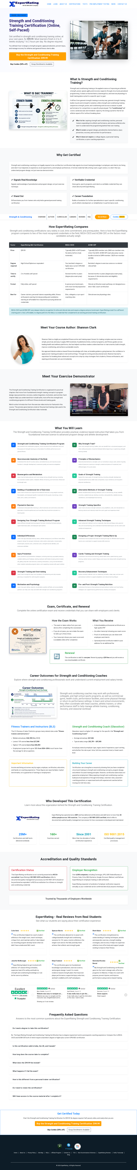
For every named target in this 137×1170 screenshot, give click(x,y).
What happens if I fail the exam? (25, 1071)
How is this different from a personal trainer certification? (36, 1079)
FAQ (89, 217)
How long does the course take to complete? (31, 1054)
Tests (85, 4)
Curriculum (62, 217)
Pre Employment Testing (99, 4)
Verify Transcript (118, 1152)
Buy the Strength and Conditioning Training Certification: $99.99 (37, 56)
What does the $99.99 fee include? (26, 1063)
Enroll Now (102, 217)
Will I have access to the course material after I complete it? (37, 1096)
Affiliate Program (56, 1152)
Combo (118, 217)
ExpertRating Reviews (104, 1152)
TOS (74, 1152)
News (113, 4)
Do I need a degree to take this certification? (31, 1028)
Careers (72, 217)
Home (49, 4)
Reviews (82, 217)
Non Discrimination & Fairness (87, 1152)
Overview (41, 217)
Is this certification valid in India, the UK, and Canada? (34, 1046)
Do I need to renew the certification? (27, 1088)
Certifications (74, 4)
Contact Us (122, 4)
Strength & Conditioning (20, 217)
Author (51, 217)
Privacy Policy (32, 1152)
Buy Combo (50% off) (19, 64)
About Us (63, 4)
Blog (68, 1155)
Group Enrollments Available (41, 64)
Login (55, 4)
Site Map (40, 1152)
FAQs (47, 1152)
